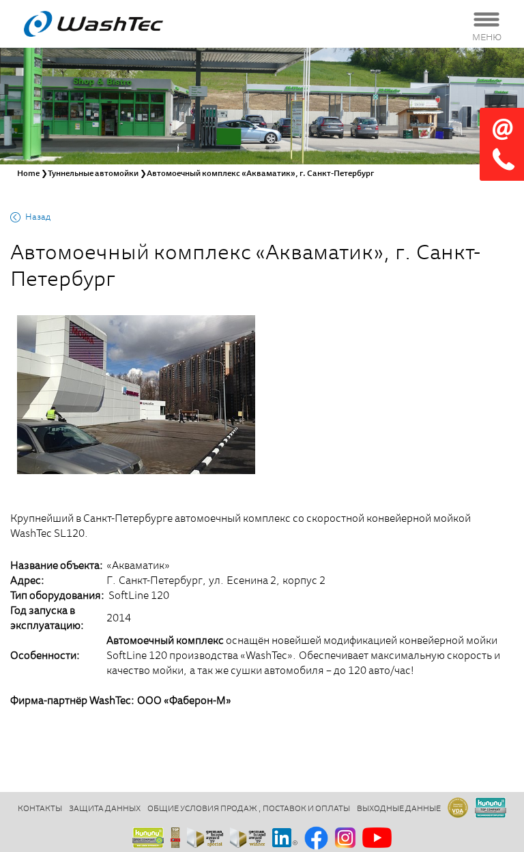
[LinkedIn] (284, 838)
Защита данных (105, 809)
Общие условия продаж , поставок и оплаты (248, 809)
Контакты (40, 809)
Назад (37, 218)
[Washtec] (111, 24)
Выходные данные (399, 809)
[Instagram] (345, 838)
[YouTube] (377, 838)
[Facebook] (316, 839)
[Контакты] (502, 144)
